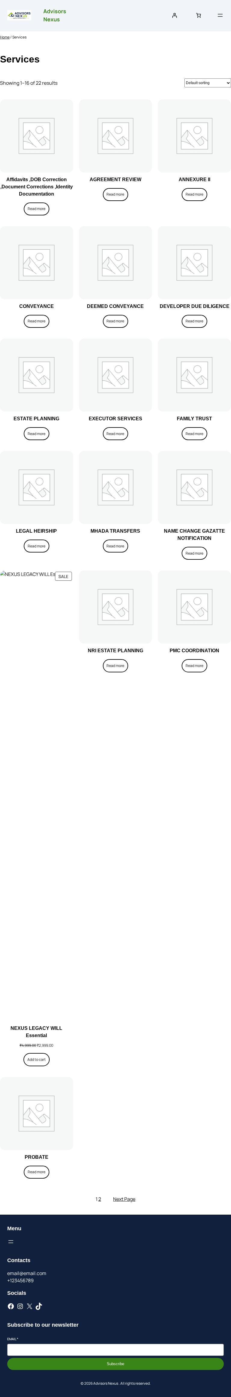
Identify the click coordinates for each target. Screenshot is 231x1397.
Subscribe (115, 1364)
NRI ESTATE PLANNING (115, 650)
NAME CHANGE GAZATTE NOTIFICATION (194, 534)
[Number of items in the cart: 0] (198, 15)
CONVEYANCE (36, 306)
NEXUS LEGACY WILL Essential (36, 1032)
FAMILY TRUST (194, 418)
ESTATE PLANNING (36, 418)
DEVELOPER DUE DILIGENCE (194, 306)
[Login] (174, 15)
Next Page (124, 1199)
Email (12, 1339)
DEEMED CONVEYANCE (115, 306)
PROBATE (36, 1157)
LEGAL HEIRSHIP (36, 531)
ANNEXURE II (194, 179)
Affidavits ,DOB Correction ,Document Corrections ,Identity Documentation (36, 186)
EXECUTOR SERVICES (115, 418)
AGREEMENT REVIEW (115, 179)
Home (5, 37)
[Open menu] (220, 15)
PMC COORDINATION (194, 650)
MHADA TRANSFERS (115, 531)
